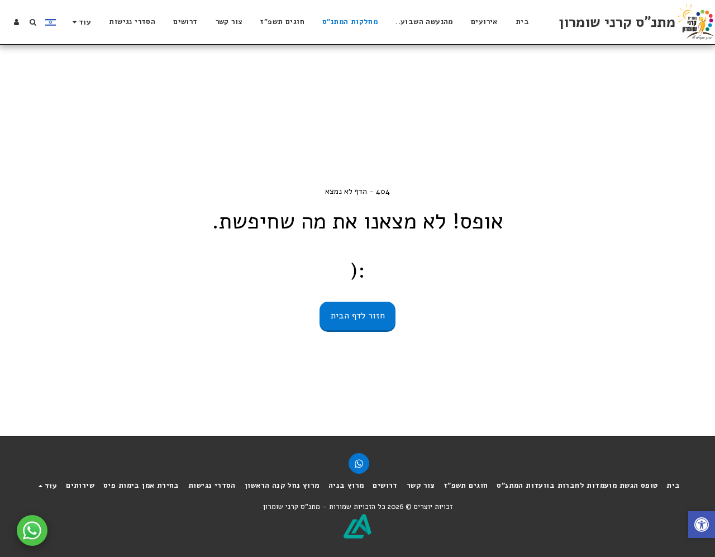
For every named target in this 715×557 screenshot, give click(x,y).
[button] (32, 22)
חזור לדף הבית (358, 315)
